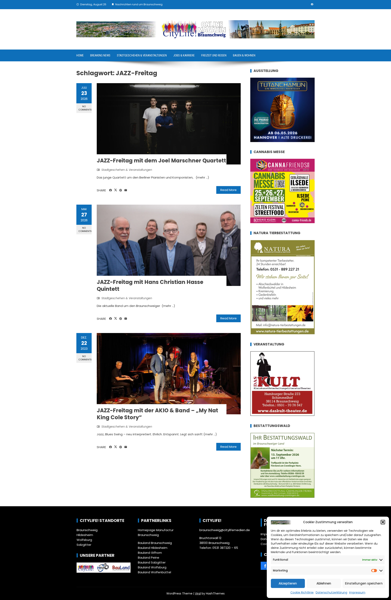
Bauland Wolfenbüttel (154, 572)
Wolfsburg (84, 540)
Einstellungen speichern (364, 583)
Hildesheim (85, 535)
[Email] (125, 190)
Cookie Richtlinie (302, 592)
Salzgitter (84, 545)
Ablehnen (323, 583)
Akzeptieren (288, 583)
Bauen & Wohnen (244, 55)
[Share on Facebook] (110, 190)
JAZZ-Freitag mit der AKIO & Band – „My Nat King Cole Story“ (157, 414)
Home (80, 55)
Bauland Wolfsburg (152, 567)
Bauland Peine (148, 557)
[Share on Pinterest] (120, 190)
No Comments (85, 108)
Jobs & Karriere (184, 55)
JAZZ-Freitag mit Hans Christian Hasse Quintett (150, 285)
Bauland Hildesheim (152, 548)
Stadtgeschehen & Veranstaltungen (142, 55)
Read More (228, 190)
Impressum (357, 592)
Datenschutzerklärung (331, 592)
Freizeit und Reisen (213, 55)
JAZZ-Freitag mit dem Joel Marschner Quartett (161, 160)
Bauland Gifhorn (150, 552)
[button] (383, 522)
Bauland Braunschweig (155, 543)
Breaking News (100, 55)
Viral (198, 593)
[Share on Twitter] (115, 190)
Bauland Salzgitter (152, 562)
